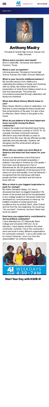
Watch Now (41, 4)
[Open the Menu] (4, 4)
